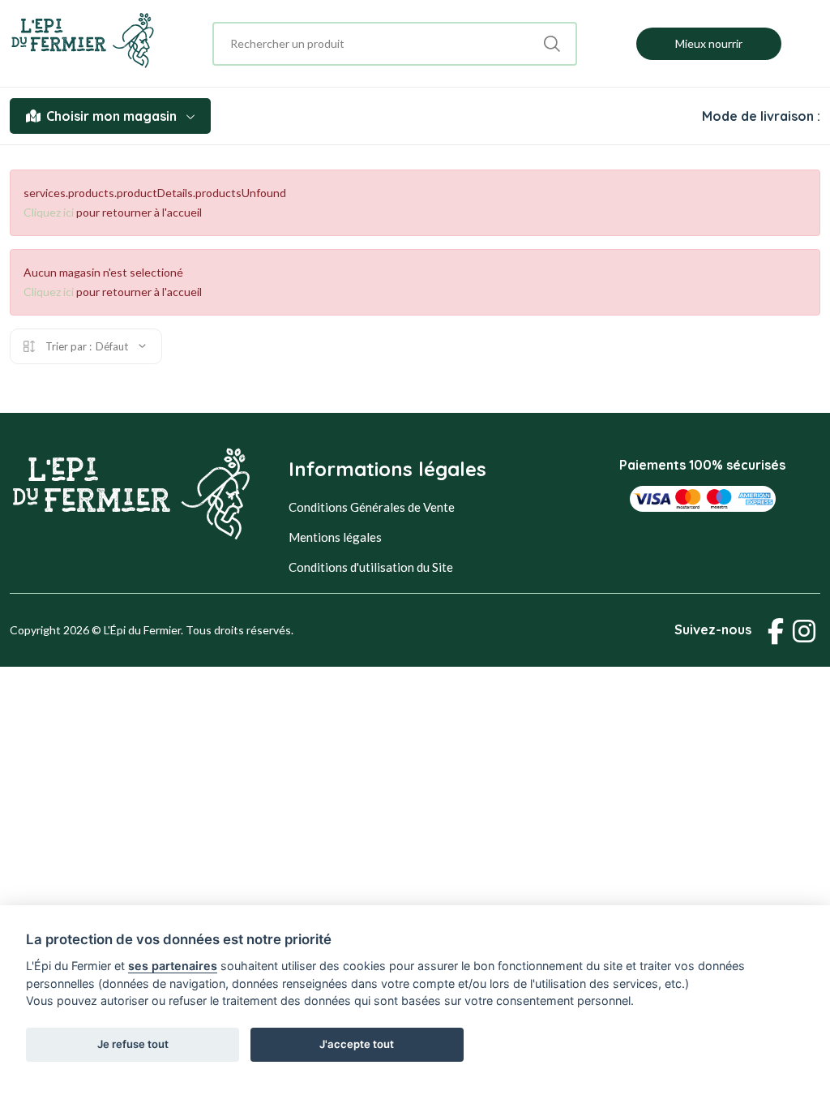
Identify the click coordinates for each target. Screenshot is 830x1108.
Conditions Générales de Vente (372, 507)
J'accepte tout (356, 1043)
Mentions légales (335, 537)
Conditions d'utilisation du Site (371, 567)
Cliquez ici (49, 212)
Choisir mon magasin (111, 116)
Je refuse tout (133, 1043)
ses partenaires (172, 966)
